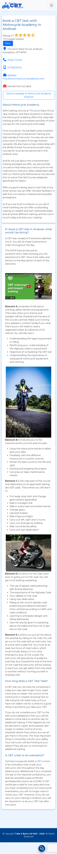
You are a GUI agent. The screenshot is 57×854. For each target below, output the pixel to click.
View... (8, 43)
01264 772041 (14, 60)
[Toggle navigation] (51, 5)
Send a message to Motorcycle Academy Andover (28, 95)
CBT (39, 761)
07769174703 (14, 67)
